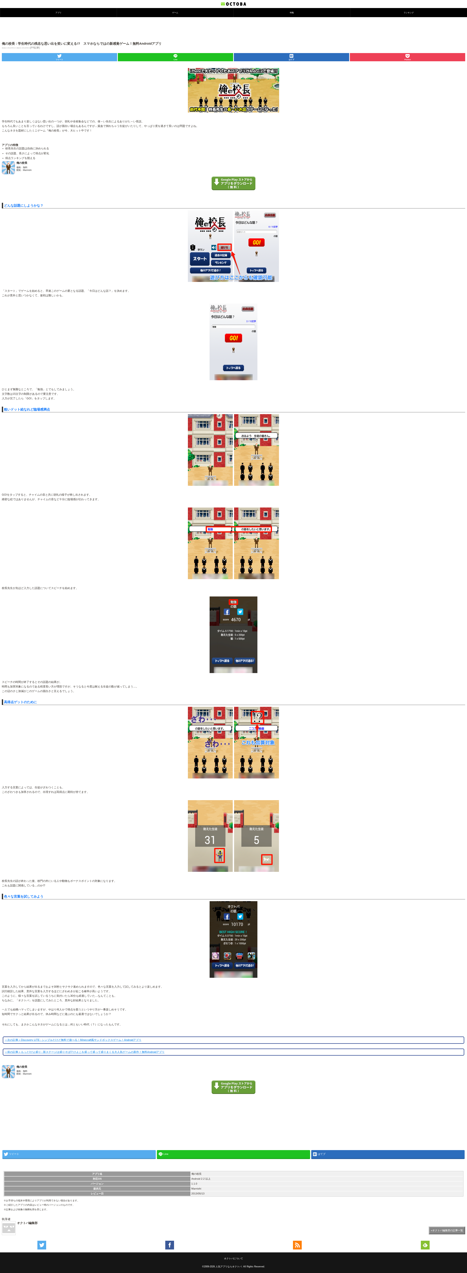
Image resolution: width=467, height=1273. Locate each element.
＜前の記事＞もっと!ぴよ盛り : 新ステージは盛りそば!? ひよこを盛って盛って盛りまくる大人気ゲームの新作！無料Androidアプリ (85, 1052)
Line (175, 60)
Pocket (407, 60)
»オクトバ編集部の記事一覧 (447, 1230)
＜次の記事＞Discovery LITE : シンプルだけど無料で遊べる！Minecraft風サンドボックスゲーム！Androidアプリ (73, 1039)
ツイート (59, 60)
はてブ (291, 60)
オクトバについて (233, 1258)
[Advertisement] (233, 29)
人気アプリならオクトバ (229, 1266)
